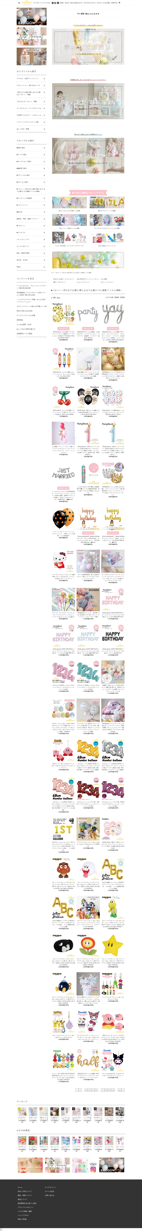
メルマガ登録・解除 (25, 1211)
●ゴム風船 (104, 279)
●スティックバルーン (107, 282)
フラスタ (99, 3)
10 (113, 1090)
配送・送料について (25, 1195)
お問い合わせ (49, 1195)
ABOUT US (114, 3)
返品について (22, 1199)
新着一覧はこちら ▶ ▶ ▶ (90, 13)
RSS (19, 1219)
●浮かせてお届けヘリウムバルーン (63, 279)
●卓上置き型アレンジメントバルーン (88, 279)
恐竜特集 (20, 320)
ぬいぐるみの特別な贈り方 (26, 329)
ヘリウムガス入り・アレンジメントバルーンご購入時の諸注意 (31, 286)
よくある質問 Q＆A (24, 324)
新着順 (122, 297)
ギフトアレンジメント (89, 3)
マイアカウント (50, 1187)
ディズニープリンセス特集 (26, 315)
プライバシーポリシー (25, 1207)
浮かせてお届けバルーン (76, 3)
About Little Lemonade (25, 311)
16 (119, 1090)
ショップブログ (23, 1215)
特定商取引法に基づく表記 (27, 1203)
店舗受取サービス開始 (24, 333)
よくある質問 (106, 3)
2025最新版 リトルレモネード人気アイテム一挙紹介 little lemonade (31, 293)
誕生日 (62, 3)
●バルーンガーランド (83, 282)
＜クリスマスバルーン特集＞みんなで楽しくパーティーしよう (31, 300)
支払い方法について (25, 1191)
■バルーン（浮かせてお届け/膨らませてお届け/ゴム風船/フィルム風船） (74, 272)
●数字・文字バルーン (59, 282)
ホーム (52, 272)
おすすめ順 (109, 297)
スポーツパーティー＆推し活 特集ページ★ (32, 306)
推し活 (67, 3)
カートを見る (49, 1191)
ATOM (24, 1219)
